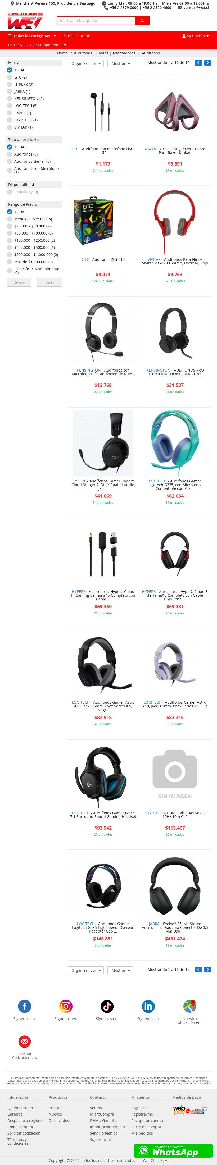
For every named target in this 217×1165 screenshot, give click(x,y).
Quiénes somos (21, 1108)
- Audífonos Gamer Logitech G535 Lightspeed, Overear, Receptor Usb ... (103, 928)
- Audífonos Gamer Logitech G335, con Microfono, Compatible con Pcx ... (174, 485)
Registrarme (142, 1114)
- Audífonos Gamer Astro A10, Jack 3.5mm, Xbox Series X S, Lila (174, 705)
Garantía (15, 1114)
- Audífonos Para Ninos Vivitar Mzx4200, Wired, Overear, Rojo (175, 262)
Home (62, 53)
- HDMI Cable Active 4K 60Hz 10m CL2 (175, 815)
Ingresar (138, 1108)
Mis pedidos (142, 1133)
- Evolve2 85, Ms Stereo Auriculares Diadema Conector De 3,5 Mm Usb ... (175, 928)
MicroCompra (102, 1114)
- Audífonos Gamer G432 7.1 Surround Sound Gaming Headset (103, 815)
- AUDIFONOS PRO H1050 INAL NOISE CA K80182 (175, 372)
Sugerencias (101, 1139)
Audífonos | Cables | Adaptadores (104, 53)
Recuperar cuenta (147, 1120)
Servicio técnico (103, 1133)
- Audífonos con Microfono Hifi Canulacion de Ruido (103, 372)
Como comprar (20, 1127)
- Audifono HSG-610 (103, 260)
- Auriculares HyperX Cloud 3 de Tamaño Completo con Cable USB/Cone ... (175, 595)
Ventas (96, 1108)
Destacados (59, 1120)
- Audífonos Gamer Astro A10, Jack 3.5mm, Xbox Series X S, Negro (103, 706)
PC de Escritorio (76, 35)
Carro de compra (146, 1127)
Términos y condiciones (18, 1141)
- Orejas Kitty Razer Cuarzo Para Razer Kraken (175, 151)
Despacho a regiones (25, 1120)
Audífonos (151, 53)
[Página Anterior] (198, 63)
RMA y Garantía (103, 1120)
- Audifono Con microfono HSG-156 (103, 151)
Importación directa (107, 1127)
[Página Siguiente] (207, 63)
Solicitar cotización (23, 1133)
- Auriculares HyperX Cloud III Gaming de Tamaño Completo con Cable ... (103, 595)
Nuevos (55, 1114)
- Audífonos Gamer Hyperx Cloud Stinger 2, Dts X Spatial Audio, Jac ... (103, 485)
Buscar (55, 1108)
